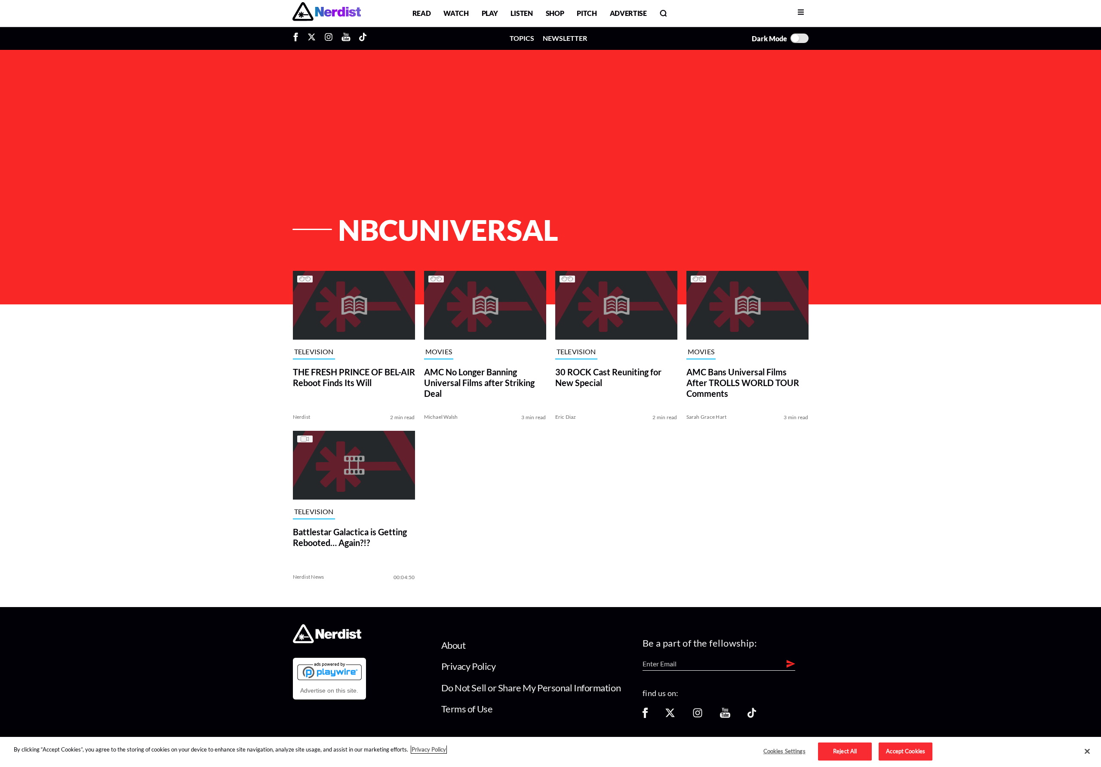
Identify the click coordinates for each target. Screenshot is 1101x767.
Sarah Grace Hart (706, 417)
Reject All (845, 751)
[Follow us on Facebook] (645, 715)
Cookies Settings (784, 751)
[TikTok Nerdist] (363, 38)
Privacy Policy (468, 666)
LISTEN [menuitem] (521, 13)
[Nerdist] (326, 13)
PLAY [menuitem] (490, 13)
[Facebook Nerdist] (297, 38)
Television (314, 351)
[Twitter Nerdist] (311, 38)
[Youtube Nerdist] (346, 38)
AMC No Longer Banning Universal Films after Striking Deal (479, 383)
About (453, 645)
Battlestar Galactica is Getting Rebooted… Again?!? (350, 537)
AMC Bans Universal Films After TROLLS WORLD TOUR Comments (742, 383)
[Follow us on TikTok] (751, 715)
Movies (438, 351)
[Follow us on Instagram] (697, 715)
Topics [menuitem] (522, 38)
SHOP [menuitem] (555, 13)
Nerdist (302, 417)
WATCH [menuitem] (455, 13)
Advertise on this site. (329, 690)
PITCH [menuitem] (587, 13)
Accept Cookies (905, 751)
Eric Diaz (565, 417)
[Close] (1087, 751)
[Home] (327, 640)
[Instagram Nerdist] (328, 38)
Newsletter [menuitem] (565, 38)
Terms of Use (467, 709)
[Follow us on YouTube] (725, 715)
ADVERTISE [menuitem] (628, 13)
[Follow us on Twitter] (670, 715)
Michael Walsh (441, 417)
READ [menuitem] (421, 13)
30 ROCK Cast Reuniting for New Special (608, 377)
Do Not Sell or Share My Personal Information (531, 687)
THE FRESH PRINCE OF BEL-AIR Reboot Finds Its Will (354, 377)
